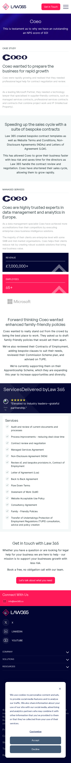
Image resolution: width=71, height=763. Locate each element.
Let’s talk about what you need (35, 580)
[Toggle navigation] (66, 6)
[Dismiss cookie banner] (60, 689)
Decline (35, 749)
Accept (35, 740)
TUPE (42, 359)
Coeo (7, 207)
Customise (35, 731)
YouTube (17, 640)
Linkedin (17, 631)
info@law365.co (15, 601)
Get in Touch (51, 6)
